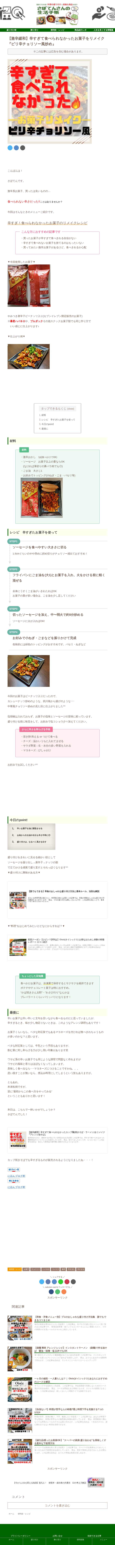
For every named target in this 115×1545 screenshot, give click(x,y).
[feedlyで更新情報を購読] (57, 1291)
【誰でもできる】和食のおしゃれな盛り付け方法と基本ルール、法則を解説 (63, 891)
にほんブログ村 (16, 1176)
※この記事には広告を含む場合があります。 (58, 51)
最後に (45, 428)
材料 (44, 415)
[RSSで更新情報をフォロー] (63, 1291)
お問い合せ (57, 1536)
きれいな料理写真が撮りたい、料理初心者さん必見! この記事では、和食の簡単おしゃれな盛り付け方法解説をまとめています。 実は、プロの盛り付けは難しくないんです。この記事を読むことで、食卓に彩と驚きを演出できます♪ (66, 900)
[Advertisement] (57, 391)
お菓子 (26, 1269)
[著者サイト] (51, 1291)
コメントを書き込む (57, 1505)
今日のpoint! (48, 424)
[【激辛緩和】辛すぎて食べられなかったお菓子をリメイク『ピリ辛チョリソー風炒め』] (16, 147)
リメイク (55, 1269)
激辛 (63, 1269)
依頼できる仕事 (94, 1536)
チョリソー (36, 1269)
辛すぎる (80, 1269)
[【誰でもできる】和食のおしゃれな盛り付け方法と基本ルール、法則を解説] (18, 901)
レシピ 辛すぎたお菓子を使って (58, 419)
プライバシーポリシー (20, 1536)
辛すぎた (71, 1269)
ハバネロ (46, 1269)
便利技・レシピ (15, 1269)
